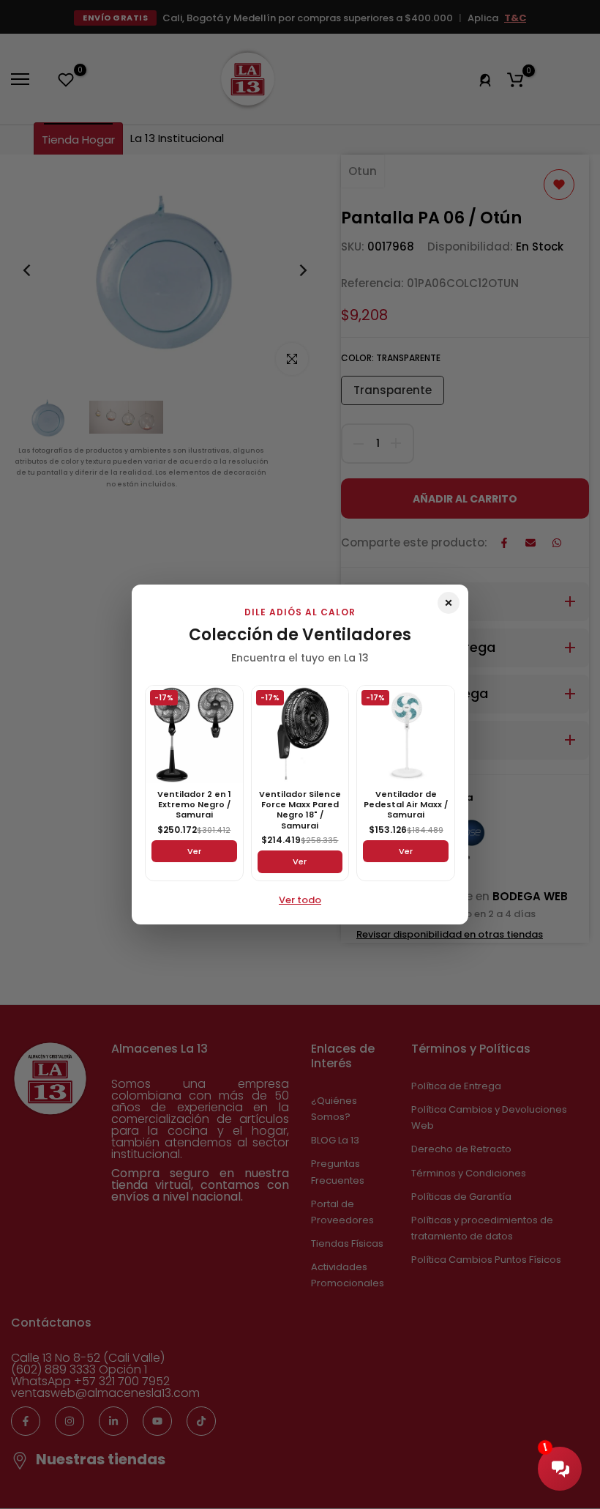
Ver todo (300, 900)
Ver (194, 851)
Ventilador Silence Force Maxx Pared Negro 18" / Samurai (300, 810)
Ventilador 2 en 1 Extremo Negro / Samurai (194, 804)
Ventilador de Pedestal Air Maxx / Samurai (406, 804)
